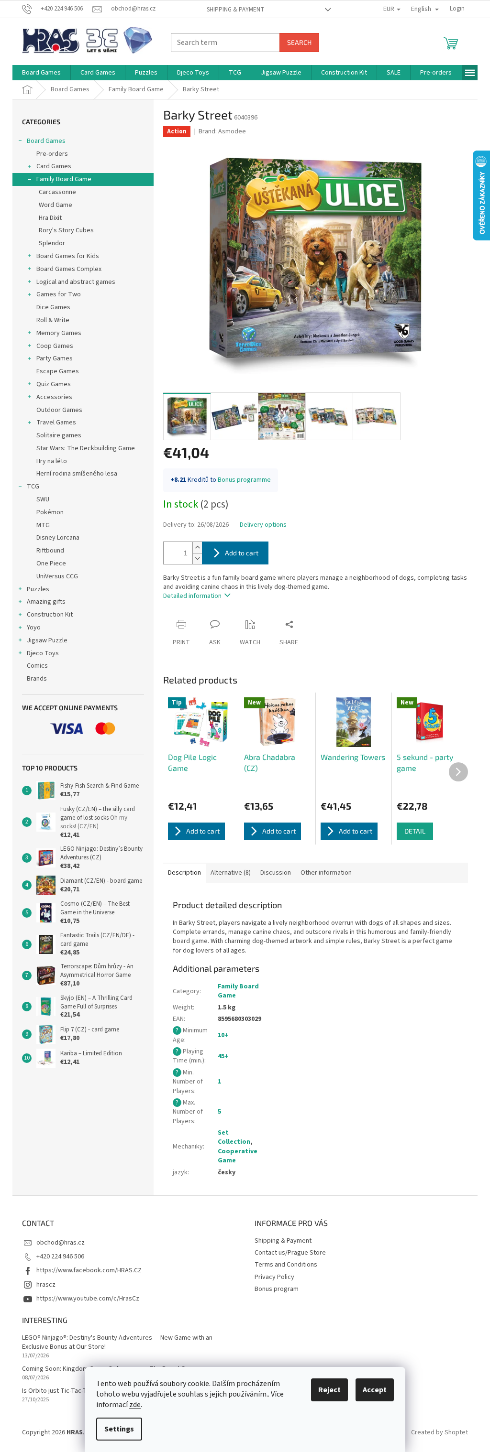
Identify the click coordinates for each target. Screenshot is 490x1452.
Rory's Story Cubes (66, 230)
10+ (223, 1035)
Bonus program (277, 1289)
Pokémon (50, 512)
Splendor (52, 243)
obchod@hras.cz (60, 1242)
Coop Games (54, 346)
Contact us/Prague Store (290, 1252)
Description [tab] (184, 873)
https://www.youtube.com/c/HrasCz (87, 1298)
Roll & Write (52, 320)
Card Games (53, 166)
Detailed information (192, 596)
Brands (37, 678)
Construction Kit (50, 614)
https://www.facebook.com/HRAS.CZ (89, 1270)
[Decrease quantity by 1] (197, 558)
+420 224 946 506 (60, 1256)
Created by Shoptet (439, 1432)
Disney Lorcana (57, 537)
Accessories (54, 397)
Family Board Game (63, 179)
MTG (43, 525)
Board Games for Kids (67, 256)
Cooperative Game (237, 1156)
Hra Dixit (50, 218)
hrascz (46, 1284)
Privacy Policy (274, 1277)
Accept (375, 1390)
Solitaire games (58, 435)
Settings (119, 1429)
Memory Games (58, 333)
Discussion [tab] (275, 873)
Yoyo (34, 627)
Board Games (46, 141)
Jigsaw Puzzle (47, 640)
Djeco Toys (43, 653)
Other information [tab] (326, 873)
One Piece (51, 563)
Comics (37, 666)
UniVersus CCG (57, 576)
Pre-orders (52, 154)
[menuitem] (41, 72)
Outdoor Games (59, 410)
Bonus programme (244, 480)
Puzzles (38, 589)
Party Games (54, 358)
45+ (223, 1056)
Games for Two (58, 294)
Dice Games (53, 307)
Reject (329, 1390)
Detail (414, 831)
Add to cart (241, 553)
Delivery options (263, 525)
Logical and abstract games (75, 282)
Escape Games (57, 371)
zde (135, 1404)
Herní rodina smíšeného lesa (76, 473)
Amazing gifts (46, 602)
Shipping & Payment (235, 9)
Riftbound (50, 550)
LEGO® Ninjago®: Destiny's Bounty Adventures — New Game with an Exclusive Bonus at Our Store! (117, 1342)
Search (299, 42)
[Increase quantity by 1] (197, 547)
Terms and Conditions (286, 1264)
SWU (42, 499)
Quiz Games (53, 384)
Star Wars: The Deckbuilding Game (85, 448)
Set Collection (234, 1137)
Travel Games (56, 422)
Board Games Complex (68, 269)
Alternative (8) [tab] (231, 873)
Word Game (55, 205)
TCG (33, 486)
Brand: (222, 131)
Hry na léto (51, 461)
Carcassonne (57, 192)
